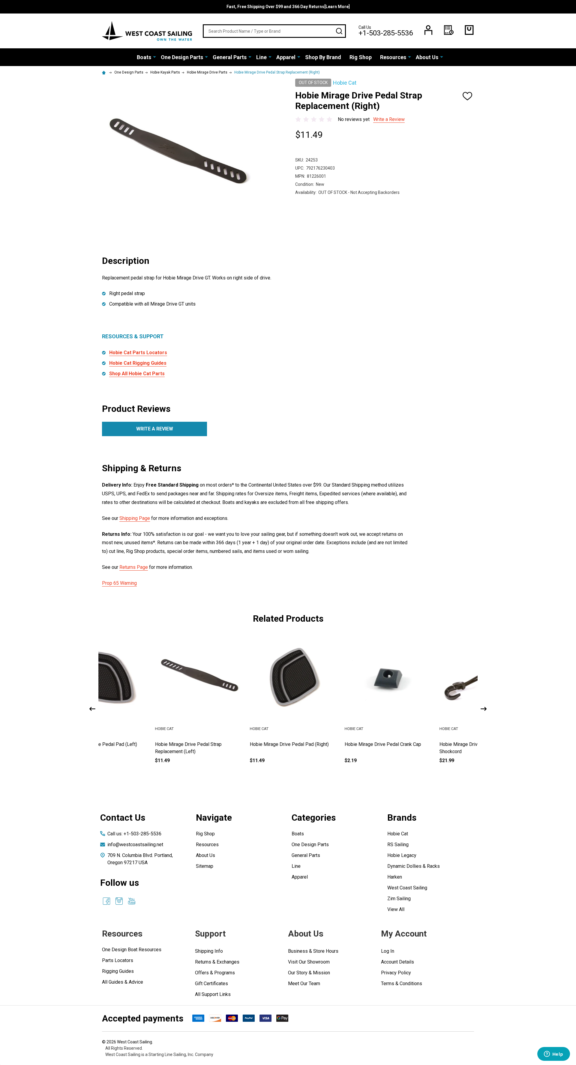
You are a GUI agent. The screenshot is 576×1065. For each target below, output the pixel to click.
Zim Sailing (399, 898)
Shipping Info (209, 951)
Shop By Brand (323, 57)
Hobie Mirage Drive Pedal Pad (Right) (236, 744)
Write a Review (389, 119)
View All (395, 909)
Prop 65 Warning (119, 583)
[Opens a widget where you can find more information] (553, 1054)
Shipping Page (134, 518)
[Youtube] (131, 901)
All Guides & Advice (122, 982)
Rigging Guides (118, 971)
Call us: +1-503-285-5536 (134, 834)
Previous (92, 709)
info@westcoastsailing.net (135, 844)
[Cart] (469, 30)
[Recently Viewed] (449, 30)
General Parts (230, 57)
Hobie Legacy (401, 855)
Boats (144, 57)
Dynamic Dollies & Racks (413, 866)
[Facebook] (106, 901)
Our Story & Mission (309, 973)
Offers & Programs (215, 973)
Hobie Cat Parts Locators (138, 352)
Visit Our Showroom (309, 962)
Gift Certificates (211, 983)
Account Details (397, 962)
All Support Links (213, 994)
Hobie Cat (397, 834)
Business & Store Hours (313, 951)
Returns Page (133, 567)
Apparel (286, 57)
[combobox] (274, 31)
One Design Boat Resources (131, 949)
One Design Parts (182, 57)
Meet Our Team (304, 983)
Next (484, 709)
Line (261, 57)
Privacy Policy (396, 973)
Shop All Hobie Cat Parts (137, 373)
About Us (427, 57)
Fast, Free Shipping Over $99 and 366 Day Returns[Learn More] (288, 6)
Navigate (214, 817)
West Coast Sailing (407, 888)
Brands (401, 817)
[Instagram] (119, 901)
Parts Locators (117, 960)
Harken (394, 877)
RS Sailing (398, 844)
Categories (314, 817)
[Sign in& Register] (428, 30)
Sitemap (204, 866)
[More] (154, 56)
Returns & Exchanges (217, 962)
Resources (393, 57)
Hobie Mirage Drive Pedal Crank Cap (330, 744)
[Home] (104, 72)
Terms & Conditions (401, 983)
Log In (387, 951)
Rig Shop (361, 57)
